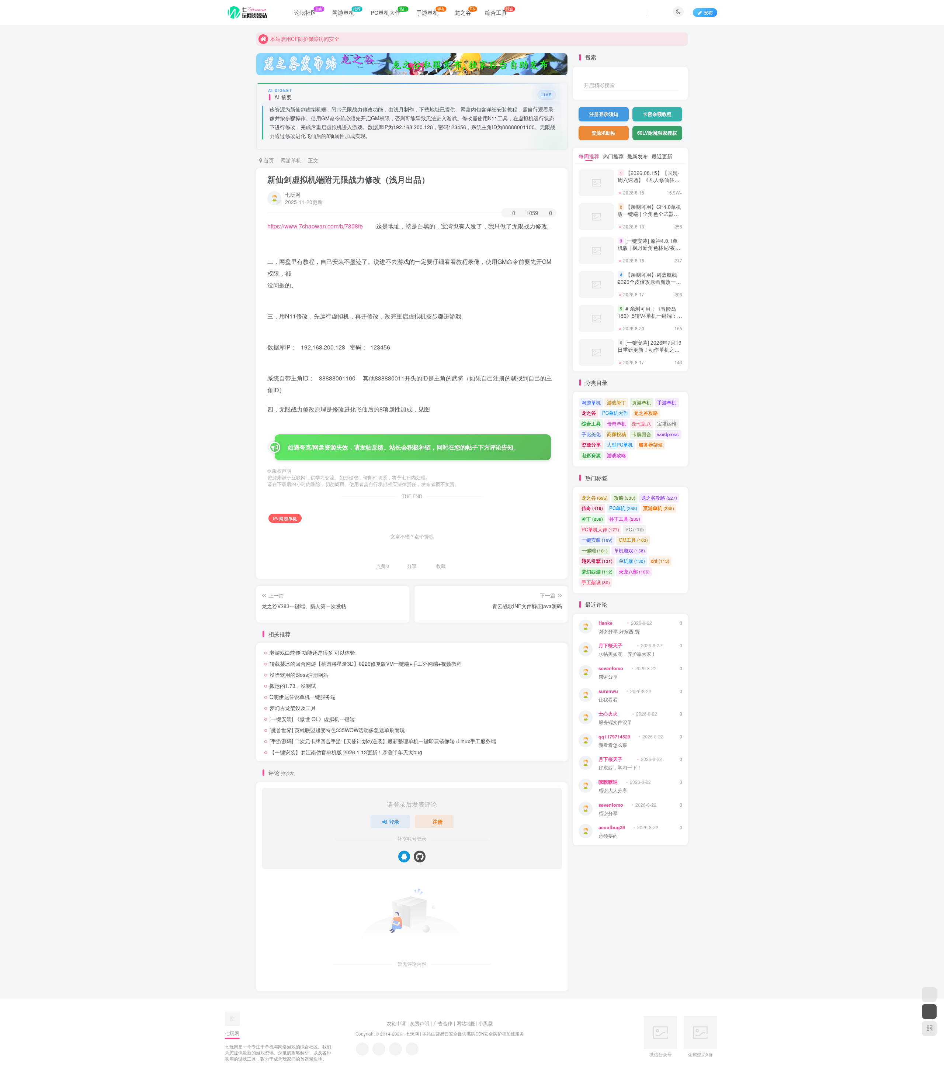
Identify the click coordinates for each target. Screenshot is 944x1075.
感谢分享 (608, 677)
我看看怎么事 (612, 745)
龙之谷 (589, 412)
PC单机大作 (615, 412)
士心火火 (608, 713)
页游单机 (641, 402)
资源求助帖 (603, 132)
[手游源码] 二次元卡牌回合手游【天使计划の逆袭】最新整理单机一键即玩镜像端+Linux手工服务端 (383, 741)
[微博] (395, 1049)
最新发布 (637, 156)
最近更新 (662, 156)
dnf (660, 560)
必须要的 (608, 836)
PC (634, 529)
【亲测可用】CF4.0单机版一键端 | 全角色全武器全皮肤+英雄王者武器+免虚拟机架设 (649, 217)
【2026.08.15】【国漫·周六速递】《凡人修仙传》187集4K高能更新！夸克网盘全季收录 (649, 183)
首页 (268, 160)
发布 (708, 12)
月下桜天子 (610, 645)
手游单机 (666, 402)
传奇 (592, 507)
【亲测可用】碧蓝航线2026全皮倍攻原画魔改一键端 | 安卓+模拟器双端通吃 (649, 282)
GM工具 (633, 539)
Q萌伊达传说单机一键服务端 (303, 696)
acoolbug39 (611, 827)
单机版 (632, 560)
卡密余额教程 (657, 113)
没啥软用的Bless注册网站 (299, 674)
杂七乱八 (641, 423)
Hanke (605, 623)
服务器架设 (651, 444)
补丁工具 (624, 518)
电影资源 (591, 455)
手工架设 (596, 582)
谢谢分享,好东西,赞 (619, 631)
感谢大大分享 (612, 791)
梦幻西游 (597, 571)
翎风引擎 (597, 560)
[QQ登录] (404, 856)
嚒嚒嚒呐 (608, 782)
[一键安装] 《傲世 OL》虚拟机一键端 (312, 719)
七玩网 (293, 194)
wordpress (668, 434)
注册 (438, 821)
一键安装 (597, 539)
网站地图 (466, 1023)
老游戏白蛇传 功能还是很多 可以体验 (312, 652)
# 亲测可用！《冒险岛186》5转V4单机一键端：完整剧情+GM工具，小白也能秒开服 (650, 319)
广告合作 (442, 1023)
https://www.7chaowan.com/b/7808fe (315, 226)
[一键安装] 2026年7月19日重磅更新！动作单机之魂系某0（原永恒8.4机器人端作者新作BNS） (649, 353)
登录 (394, 821)
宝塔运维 (666, 423)
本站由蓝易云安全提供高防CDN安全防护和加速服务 (473, 1034)
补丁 (592, 518)
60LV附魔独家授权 (657, 132)
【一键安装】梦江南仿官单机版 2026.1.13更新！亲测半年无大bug (346, 752)
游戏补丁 (616, 402)
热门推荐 (613, 156)
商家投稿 (616, 434)
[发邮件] (412, 1049)
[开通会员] (929, 1011)
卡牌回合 (641, 434)
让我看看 (608, 700)
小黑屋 (485, 1023)
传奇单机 (616, 423)
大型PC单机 (620, 444)
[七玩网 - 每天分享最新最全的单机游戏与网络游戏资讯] (232, 1018)
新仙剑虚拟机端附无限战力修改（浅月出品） (348, 179)
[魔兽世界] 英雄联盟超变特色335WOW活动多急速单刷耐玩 (337, 730)
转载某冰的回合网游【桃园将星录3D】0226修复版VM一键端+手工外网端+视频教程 (366, 663)
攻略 (624, 497)
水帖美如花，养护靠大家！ (627, 654)
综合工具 (591, 423)
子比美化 (591, 434)
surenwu (608, 691)
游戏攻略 (616, 455)
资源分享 (591, 444)
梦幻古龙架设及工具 (293, 708)
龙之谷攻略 (646, 412)
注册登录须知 (603, 113)
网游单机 (291, 160)
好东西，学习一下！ (620, 768)
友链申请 (396, 1023)
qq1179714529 (614, 736)
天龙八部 (634, 571)
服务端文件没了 (615, 722)
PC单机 (623, 507)
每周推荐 (589, 156)
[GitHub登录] (420, 856)
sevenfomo (610, 668)
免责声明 (419, 1023)
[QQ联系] (378, 1049)
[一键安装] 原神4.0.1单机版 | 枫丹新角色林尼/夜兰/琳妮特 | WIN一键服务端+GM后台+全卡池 (650, 251)
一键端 (595, 550)
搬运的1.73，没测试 (293, 685)
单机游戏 (629, 550)
